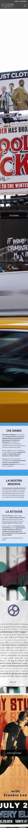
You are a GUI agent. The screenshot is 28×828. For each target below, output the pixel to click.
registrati (23, 1)
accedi (16, 1)
